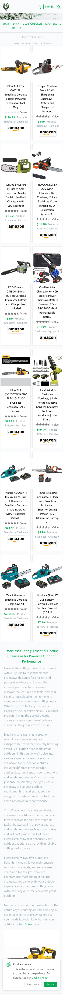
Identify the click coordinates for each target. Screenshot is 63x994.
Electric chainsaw (31, 37)
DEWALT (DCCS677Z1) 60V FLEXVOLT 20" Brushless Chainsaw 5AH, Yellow (16, 400)
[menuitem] (49, 6)
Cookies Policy (40, 977)
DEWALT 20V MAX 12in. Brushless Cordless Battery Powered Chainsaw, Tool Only (16, 96)
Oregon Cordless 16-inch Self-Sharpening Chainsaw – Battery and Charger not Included (47, 98)
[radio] (6, 112)
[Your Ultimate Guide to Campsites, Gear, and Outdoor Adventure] (7, 6)
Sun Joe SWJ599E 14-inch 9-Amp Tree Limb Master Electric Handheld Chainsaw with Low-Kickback (15, 195)
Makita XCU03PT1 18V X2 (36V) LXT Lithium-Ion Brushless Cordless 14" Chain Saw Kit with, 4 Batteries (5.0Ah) (16, 505)
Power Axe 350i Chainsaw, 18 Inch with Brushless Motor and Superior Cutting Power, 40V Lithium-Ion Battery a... (47, 507)
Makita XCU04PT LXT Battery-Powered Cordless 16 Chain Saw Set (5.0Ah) (47, 604)
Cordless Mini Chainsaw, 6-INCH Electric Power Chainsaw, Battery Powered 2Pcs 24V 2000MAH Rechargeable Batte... (47, 302)
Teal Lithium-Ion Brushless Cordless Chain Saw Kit (16, 600)
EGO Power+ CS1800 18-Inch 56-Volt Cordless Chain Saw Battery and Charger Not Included (16, 297)
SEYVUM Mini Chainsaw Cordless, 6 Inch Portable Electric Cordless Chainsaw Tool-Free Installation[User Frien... (47, 404)
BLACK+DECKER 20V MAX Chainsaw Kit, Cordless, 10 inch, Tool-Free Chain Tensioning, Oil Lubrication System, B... (47, 199)
